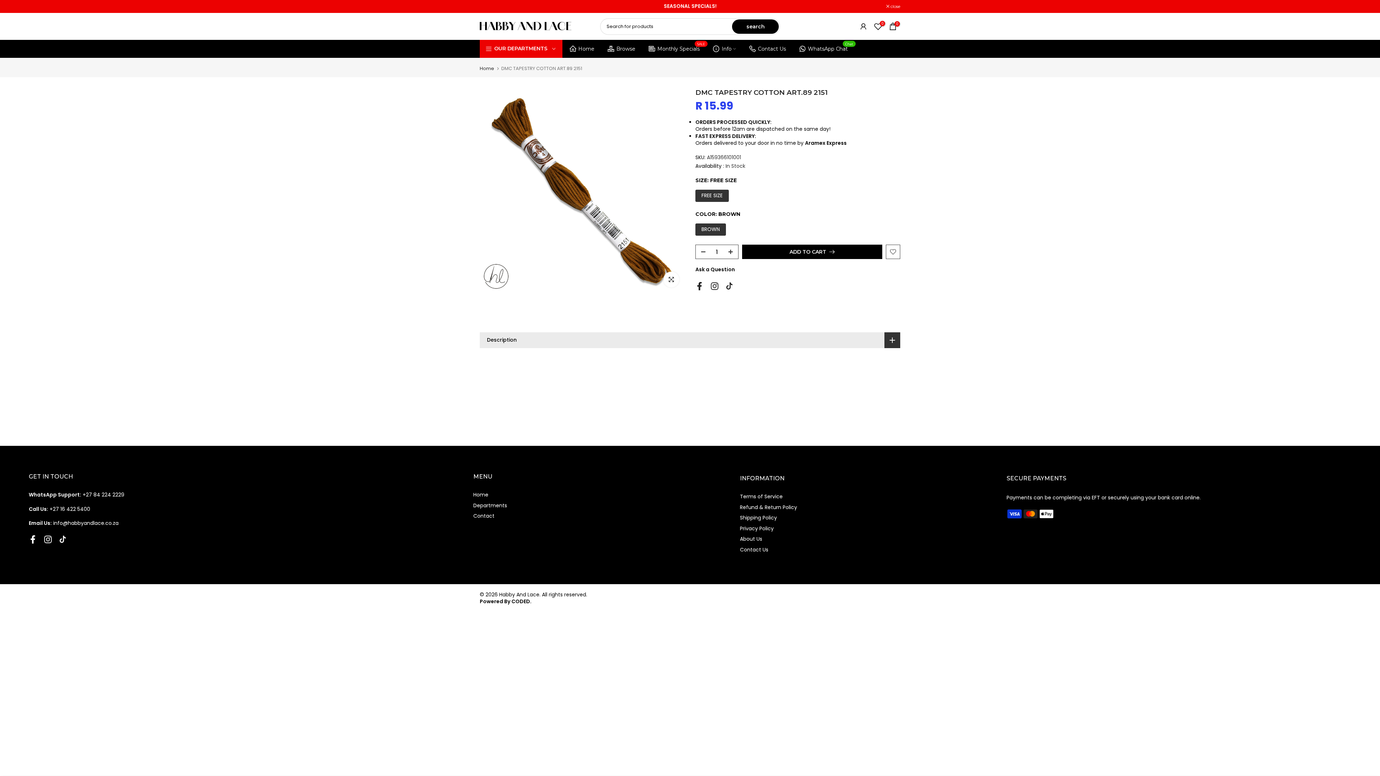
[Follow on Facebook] (699, 286)
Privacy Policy (757, 528)
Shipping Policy (758, 517)
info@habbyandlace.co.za (74, 523)
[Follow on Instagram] (714, 286)
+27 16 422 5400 (59, 509)
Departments (490, 505)
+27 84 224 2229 (76, 494)
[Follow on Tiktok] (729, 286)
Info (727, 49)
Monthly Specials (681, 47)
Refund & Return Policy (768, 507)
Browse (625, 49)
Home (586, 49)
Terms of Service (761, 496)
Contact (483, 515)
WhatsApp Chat (831, 47)
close (488, 6)
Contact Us (772, 49)
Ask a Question (715, 269)
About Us (751, 538)
